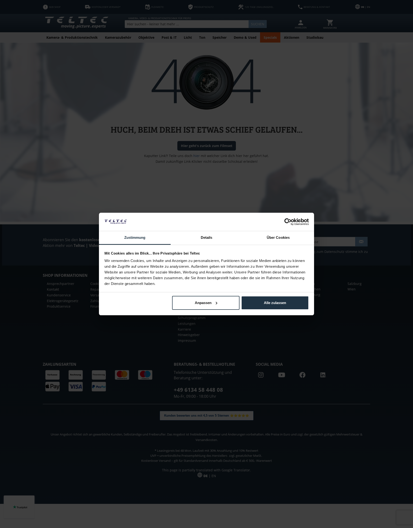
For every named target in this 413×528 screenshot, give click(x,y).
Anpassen (203, 303)
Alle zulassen (275, 303)
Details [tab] (206, 237)
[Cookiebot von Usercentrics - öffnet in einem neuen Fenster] (288, 221)
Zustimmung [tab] (135, 237)
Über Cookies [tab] (278, 237)
